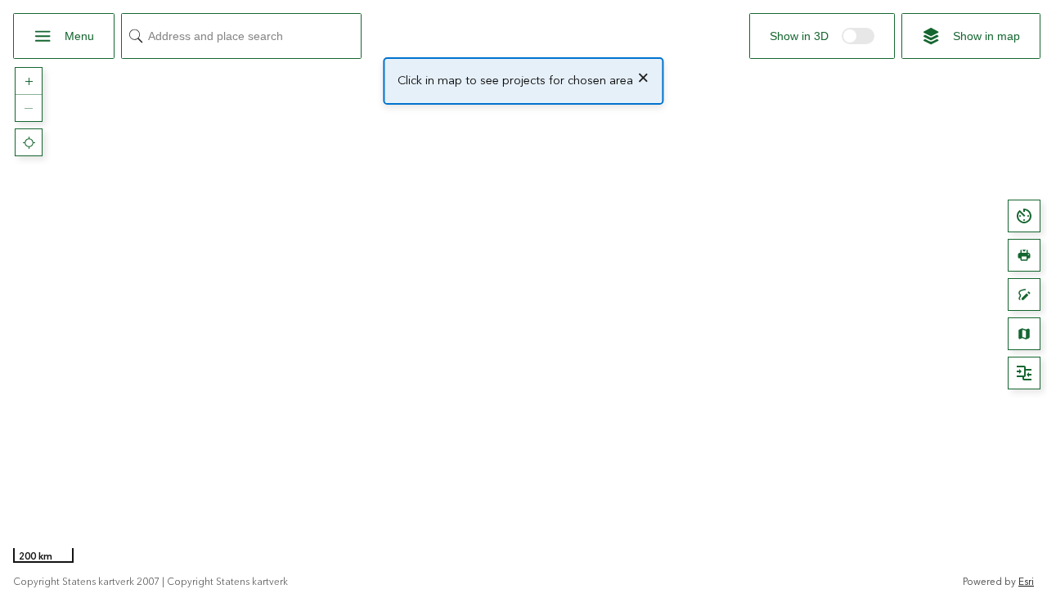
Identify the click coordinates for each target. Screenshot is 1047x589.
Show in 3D (822, 38)
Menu (79, 36)
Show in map (986, 36)
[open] (1024, 216)
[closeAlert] (643, 77)
